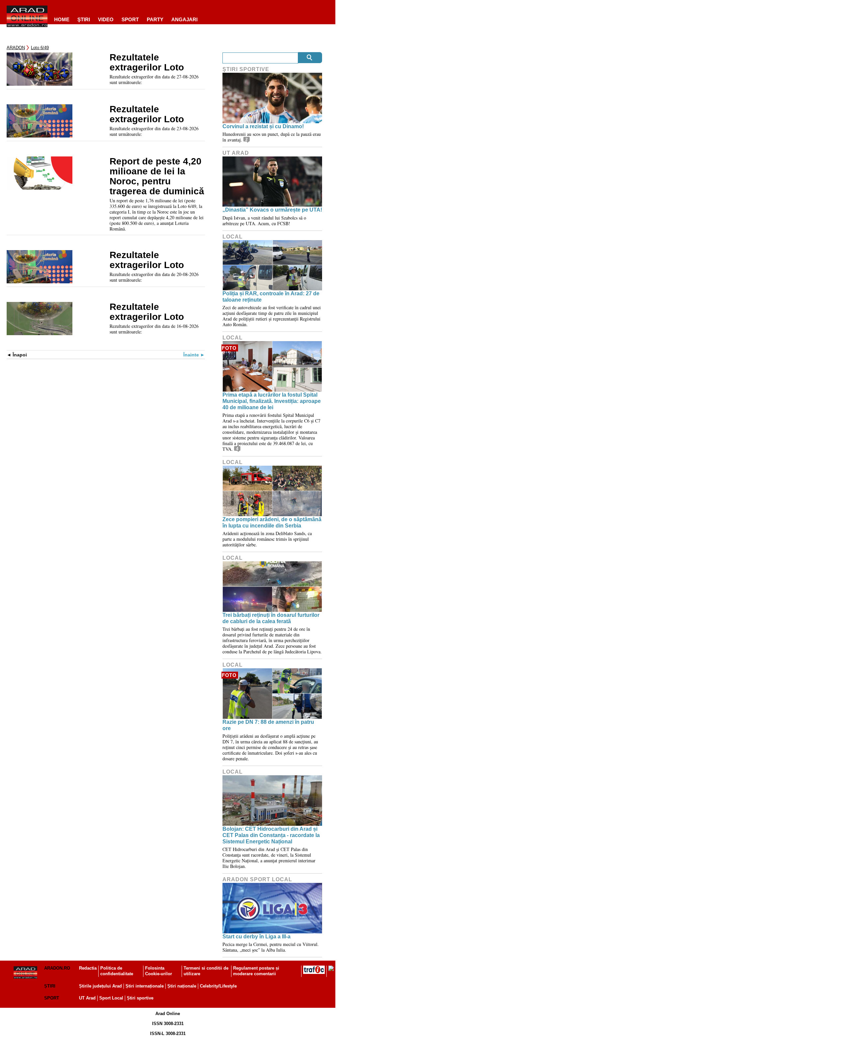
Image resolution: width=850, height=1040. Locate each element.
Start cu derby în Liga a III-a (256, 936)
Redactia (88, 968)
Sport (130, 19)
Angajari (184, 19)
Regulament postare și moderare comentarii (256, 971)
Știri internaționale (145, 986)
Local (232, 236)
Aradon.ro (57, 968)
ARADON (16, 47)
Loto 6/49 (40, 47)
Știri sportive (140, 997)
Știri (49, 986)
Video (106, 19)
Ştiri (83, 19)
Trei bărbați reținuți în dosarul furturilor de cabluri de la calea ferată (270, 618)
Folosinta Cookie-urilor (158, 971)
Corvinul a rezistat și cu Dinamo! (263, 126)
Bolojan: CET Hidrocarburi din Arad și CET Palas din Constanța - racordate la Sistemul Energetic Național (271, 835)
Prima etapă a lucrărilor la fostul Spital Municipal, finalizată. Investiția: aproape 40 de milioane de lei (271, 401)
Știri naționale (181, 986)
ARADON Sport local (257, 879)
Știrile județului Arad (100, 986)
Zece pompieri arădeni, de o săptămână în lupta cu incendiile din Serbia (271, 522)
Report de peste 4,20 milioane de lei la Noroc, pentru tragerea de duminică (157, 176)
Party (155, 19)
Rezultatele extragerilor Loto (147, 62)
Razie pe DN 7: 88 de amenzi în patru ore (268, 725)
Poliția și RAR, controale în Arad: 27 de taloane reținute (270, 297)
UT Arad (235, 153)
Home (61, 19)
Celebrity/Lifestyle (218, 986)
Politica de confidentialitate (116, 971)
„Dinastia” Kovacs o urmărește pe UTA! (272, 210)
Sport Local (111, 997)
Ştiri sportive (245, 69)
